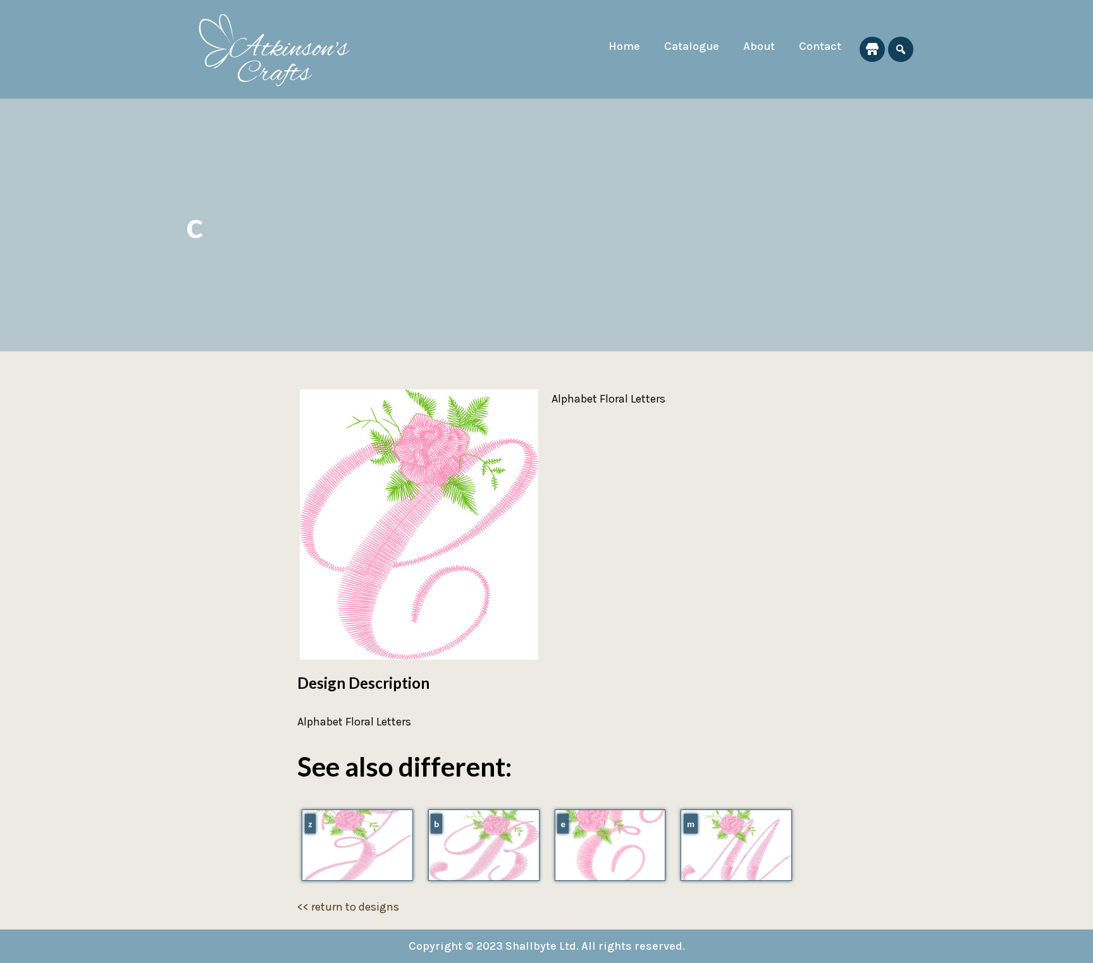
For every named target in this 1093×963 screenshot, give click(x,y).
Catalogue (691, 46)
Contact (820, 46)
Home (624, 46)
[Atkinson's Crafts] (281, 49)
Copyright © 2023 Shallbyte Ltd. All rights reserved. (547, 946)
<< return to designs (348, 907)
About (759, 46)
